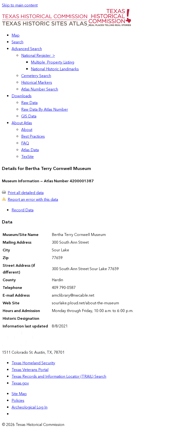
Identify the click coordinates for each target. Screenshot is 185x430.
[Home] (45, 24)
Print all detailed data (26, 192)
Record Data (22, 210)
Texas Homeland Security (33, 363)
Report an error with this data (33, 199)
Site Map (19, 394)
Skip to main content (20, 5)
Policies (18, 400)
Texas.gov (20, 383)
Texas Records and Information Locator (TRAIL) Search (59, 376)
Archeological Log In (29, 407)
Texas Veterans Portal (30, 369)
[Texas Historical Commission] (109, 24)
